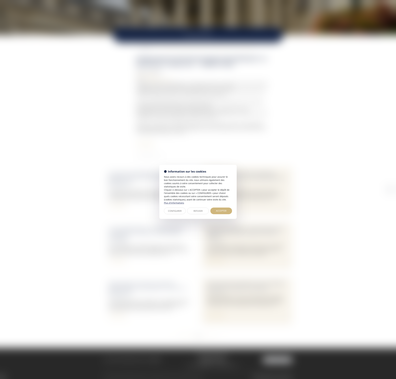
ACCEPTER (221, 210)
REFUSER (198, 210)
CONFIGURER (175, 210)
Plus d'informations (174, 202)
